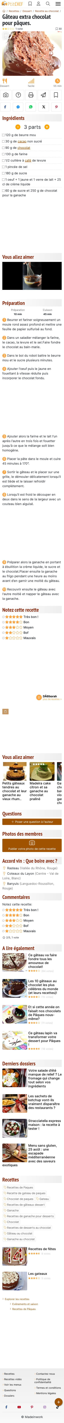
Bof (25, 633)
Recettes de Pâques (24, 1309)
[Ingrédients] (5, 711)
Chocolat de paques (20, 1199)
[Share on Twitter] (43, 107)
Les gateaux (37, 1274)
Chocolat (13, 1222)
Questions (10, 1390)
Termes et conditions (48, 1387)
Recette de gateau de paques (26, 1193)
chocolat (24, 148)
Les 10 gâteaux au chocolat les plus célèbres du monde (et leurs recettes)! (43, 987)
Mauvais (29, 638)
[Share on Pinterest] (56, 107)
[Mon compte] (38, 3)
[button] (6, 53)
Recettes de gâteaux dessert (26, 1204)
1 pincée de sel (16, 167)
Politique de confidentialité (42, 1381)
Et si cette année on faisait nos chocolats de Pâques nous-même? (44, 1013)
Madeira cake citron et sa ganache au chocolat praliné (40, 791)
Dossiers (9, 1395)
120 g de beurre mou (20, 135)
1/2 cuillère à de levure (25, 160)
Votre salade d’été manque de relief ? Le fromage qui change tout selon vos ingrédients (45, 1078)
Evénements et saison (25, 1304)
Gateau (44, 1199)
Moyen (28, 627)
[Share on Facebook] (5, 107)
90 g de (17, 148)
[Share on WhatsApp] (31, 107)
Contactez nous (45, 1373)
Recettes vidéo (13, 1379)
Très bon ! (30, 617)
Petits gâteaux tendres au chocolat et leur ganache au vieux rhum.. (14, 791)
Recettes (9, 1373)
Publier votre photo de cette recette (32, 848)
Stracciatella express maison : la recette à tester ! (44, 1125)
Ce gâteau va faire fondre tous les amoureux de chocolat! (42, 961)
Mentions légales (46, 1393)
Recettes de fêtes (42, 1249)
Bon (26, 622)
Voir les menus (12, 1384)
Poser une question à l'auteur (33, 821)
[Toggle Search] (48, 3)
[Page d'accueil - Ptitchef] (3, 11)
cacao (22, 141)
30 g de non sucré (23, 141)
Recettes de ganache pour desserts (30, 1216)
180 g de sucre (16, 173)
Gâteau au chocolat (19, 1233)
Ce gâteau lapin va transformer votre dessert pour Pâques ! (44, 1039)
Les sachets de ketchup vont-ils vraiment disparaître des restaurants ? (44, 1102)
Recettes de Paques (20, 1187)
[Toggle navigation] (58, 4)
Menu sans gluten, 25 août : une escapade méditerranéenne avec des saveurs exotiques (29, 1155)
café (28, 160)
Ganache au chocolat (21, 1239)
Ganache (13, 1210)
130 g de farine (16, 154)
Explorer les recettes (17, 1299)
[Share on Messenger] (18, 107)
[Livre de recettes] (30, 3)
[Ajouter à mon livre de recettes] (56, 95)
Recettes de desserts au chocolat (29, 1227)
